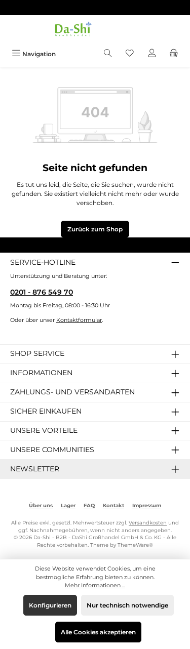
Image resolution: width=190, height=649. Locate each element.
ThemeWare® (135, 545)
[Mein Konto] (152, 54)
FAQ (89, 505)
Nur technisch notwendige (127, 605)
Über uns (41, 505)
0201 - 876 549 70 (41, 292)
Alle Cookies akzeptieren (98, 632)
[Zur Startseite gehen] (95, 30)
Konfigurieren (50, 605)
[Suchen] (108, 54)
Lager (68, 505)
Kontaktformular (79, 319)
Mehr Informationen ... (95, 585)
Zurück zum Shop (95, 229)
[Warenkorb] (174, 54)
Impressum (146, 505)
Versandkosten (148, 522)
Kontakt (113, 505)
